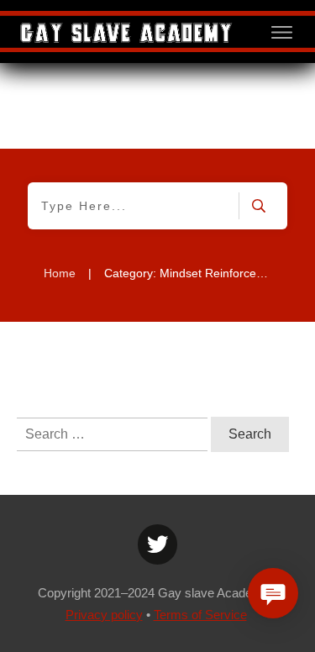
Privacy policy (104, 614)
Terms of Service (200, 614)
